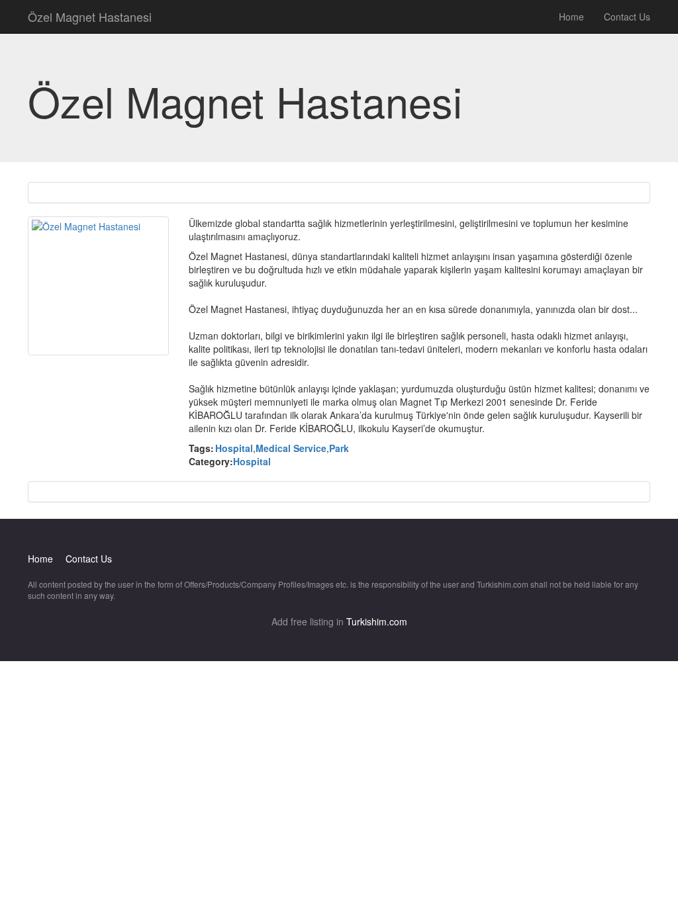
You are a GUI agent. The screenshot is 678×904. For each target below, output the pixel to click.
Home (571, 16)
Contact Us (627, 16)
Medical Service (291, 448)
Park (339, 448)
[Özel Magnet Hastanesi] (98, 285)
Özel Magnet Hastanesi (90, 16)
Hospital (234, 448)
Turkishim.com (376, 621)
